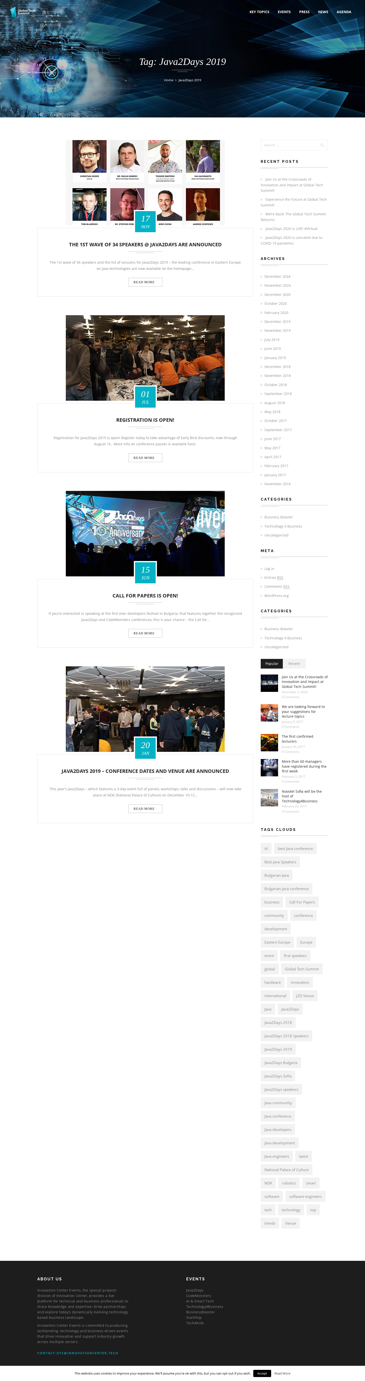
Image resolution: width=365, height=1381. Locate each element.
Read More (282, 1373)
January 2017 (275, 475)
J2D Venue (305, 995)
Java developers (277, 1129)
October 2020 (275, 303)
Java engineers (276, 1156)
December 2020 (277, 294)
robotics (289, 1183)
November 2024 (277, 285)
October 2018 (275, 384)
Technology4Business (204, 1306)
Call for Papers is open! (145, 596)
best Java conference (295, 848)
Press (304, 11)
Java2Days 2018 (278, 1022)
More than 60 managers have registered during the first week (304, 766)
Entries (273, 577)
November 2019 (277, 330)
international (275, 995)
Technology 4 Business (283, 526)
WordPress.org (276, 595)
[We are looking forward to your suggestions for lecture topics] (269, 713)
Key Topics (259, 11)
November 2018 (277, 375)
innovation (300, 982)
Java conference (277, 1116)
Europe (306, 942)
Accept (262, 1373)
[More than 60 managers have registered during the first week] (269, 767)
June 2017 (272, 438)
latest (303, 1156)
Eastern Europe (277, 942)
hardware (272, 982)
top (313, 1209)
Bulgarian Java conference (286, 888)
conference (303, 915)
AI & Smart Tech (200, 1301)
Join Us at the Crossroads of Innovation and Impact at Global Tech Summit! (292, 185)
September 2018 (278, 393)
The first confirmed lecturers (297, 739)
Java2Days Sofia (278, 1075)
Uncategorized (276, 535)
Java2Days (290, 1009)
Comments (277, 586)
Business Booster (278, 517)
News (323, 11)
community (274, 915)
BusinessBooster (200, 1312)
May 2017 (272, 448)
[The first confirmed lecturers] (269, 742)
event (269, 955)
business (271, 902)
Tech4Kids (195, 1323)
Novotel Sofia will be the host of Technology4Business (302, 796)
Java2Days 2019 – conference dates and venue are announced (145, 771)
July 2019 (271, 339)
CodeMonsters (198, 1295)
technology (291, 1209)
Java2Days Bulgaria (280, 1062)
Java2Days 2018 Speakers (286, 1035)
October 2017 (275, 420)
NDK (268, 1183)
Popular (271, 663)
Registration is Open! (145, 420)
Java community (278, 1102)
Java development (279, 1142)
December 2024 (277, 276)
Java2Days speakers (281, 1089)
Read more (144, 282)
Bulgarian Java (276, 875)
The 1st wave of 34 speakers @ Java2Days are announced (145, 245)
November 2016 (277, 483)
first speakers (295, 955)
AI (266, 848)
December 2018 (277, 366)
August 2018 (274, 402)
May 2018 (272, 411)
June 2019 (272, 348)
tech (268, 1209)
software (271, 1196)
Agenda (344, 11)
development (275, 928)
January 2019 (275, 357)
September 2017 (278, 429)
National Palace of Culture (286, 1169)
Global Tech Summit (302, 968)
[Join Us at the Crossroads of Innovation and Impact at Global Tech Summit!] (269, 683)
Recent (294, 663)
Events (284, 11)
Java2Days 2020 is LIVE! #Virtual (291, 228)
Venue (290, 1223)
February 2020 (276, 312)
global (269, 968)
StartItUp (194, 1317)
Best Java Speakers (280, 861)
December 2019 (277, 321)
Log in (269, 568)
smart (311, 1183)
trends (269, 1223)
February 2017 (276, 465)
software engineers (305, 1196)
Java (267, 1009)
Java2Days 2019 (278, 1049)
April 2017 (272, 456)
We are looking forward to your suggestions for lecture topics (303, 711)
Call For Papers (302, 902)
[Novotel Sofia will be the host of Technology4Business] (269, 797)
